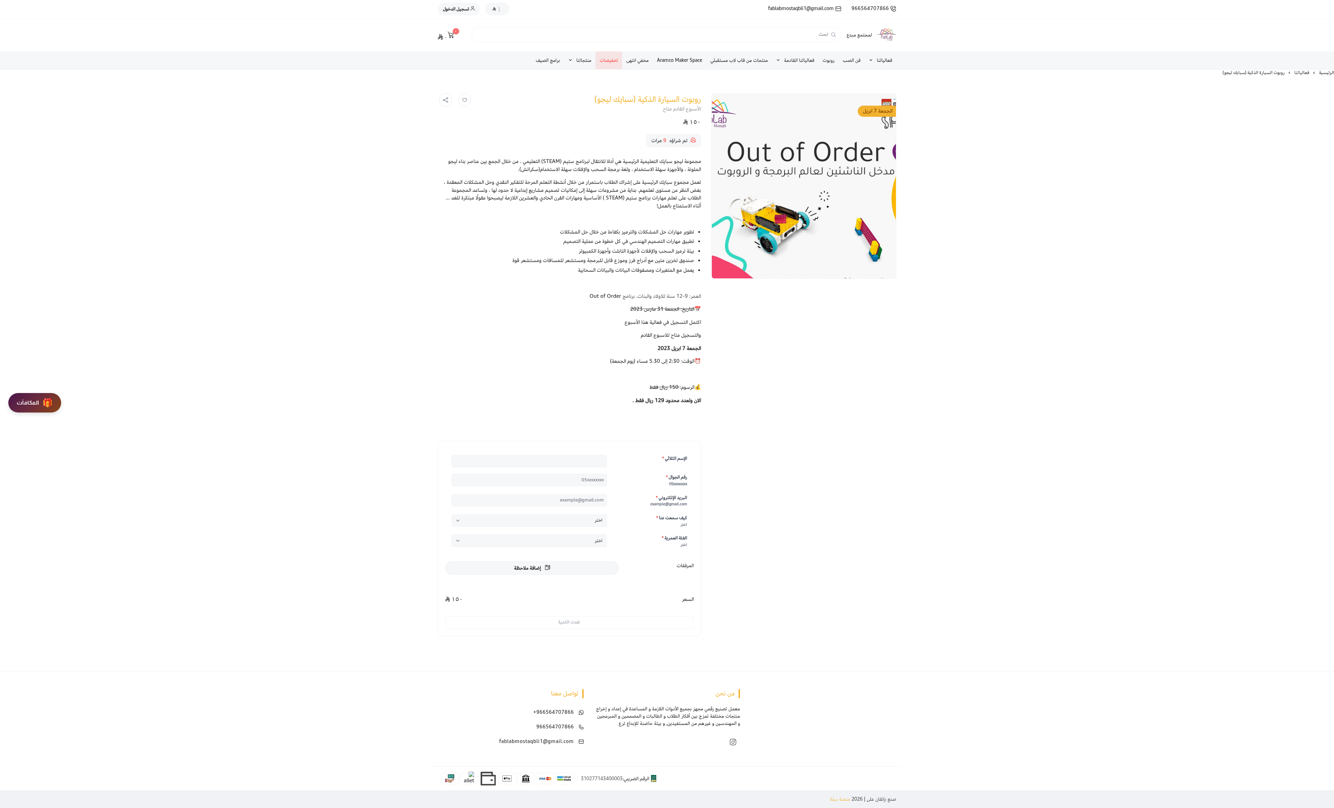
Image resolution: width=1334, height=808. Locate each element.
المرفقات (685, 565)
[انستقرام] (733, 742)
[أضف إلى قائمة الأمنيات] (464, 100)
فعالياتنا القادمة (799, 60)
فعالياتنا (884, 60)
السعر (688, 599)
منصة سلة (840, 799)
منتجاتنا (583, 60)
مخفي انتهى (637, 60)
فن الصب (851, 60)
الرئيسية (1326, 72)
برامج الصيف (548, 60)
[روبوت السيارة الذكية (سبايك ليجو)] (803, 186)
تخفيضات (609, 60)
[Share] (445, 100)
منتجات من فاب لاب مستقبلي (739, 60)
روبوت (828, 60)
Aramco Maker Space (679, 60)
